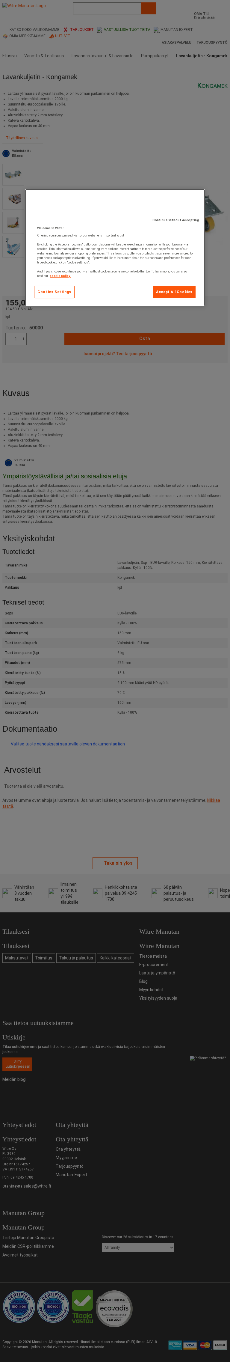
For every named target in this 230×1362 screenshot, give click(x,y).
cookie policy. (60, 276)
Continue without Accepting (175, 220)
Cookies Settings (54, 292)
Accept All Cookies (174, 292)
